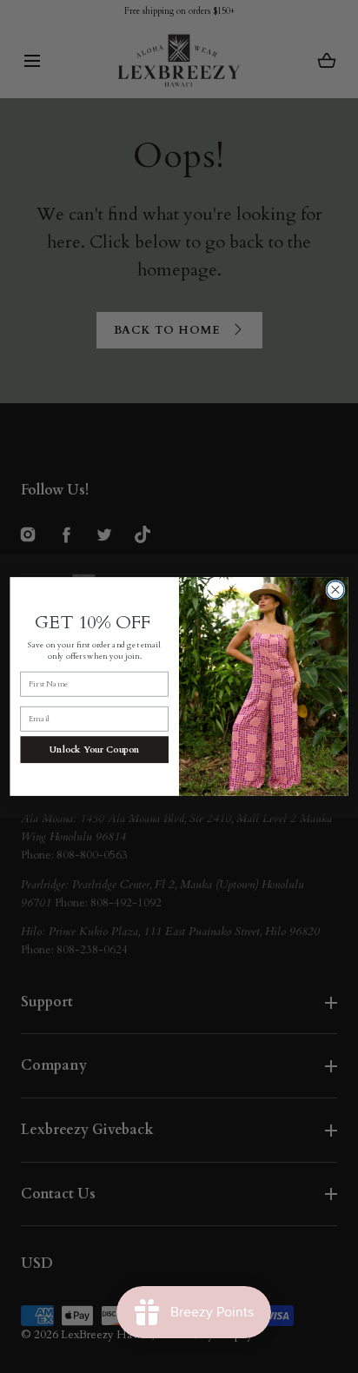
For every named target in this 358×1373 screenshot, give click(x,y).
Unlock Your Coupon (95, 749)
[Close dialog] (335, 590)
